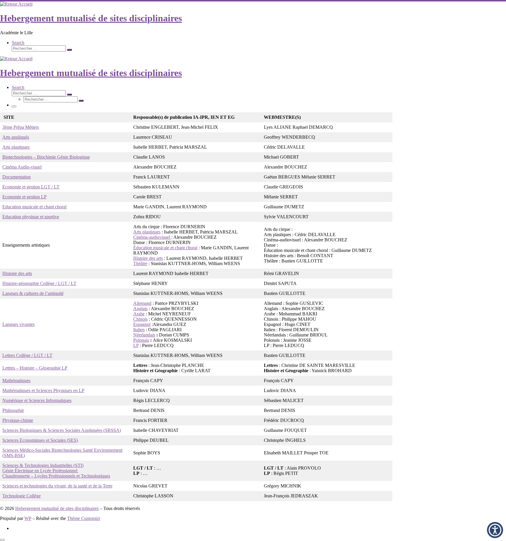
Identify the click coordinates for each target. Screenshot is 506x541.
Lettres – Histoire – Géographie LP (34, 367)
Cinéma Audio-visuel (22, 166)
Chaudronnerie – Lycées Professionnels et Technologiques (56, 475)
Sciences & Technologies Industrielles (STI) (42, 465)
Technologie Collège (21, 495)
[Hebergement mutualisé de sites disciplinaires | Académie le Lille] (16, 3)
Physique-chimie (17, 420)
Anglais (140, 308)
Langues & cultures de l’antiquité (33, 293)
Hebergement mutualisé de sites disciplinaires (57, 508)
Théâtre (140, 263)
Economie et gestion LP (24, 196)
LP (136, 345)
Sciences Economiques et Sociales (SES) (40, 440)
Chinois (140, 319)
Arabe (139, 313)
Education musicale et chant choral (34, 206)
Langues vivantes (18, 324)
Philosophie (13, 410)
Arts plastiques (16, 147)
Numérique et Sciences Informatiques (36, 400)
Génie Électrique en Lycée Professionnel (40, 470)
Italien (139, 329)
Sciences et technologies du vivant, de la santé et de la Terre (57, 485)
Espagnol (142, 324)
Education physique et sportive (30, 216)
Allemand (142, 303)
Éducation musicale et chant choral (165, 247)
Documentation (16, 176)
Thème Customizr (83, 518)
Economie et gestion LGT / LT (30, 186)
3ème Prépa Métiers (20, 127)
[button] (495, 530)
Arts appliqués (15, 137)
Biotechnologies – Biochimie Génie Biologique (46, 156)
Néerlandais (144, 334)
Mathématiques (16, 380)
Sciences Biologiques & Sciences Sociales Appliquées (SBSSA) (61, 430)
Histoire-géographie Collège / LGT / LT (39, 283)
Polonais (141, 340)
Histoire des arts (148, 258)
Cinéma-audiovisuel (152, 237)
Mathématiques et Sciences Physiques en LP (43, 390)
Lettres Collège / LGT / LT (27, 355)
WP (27, 518)
